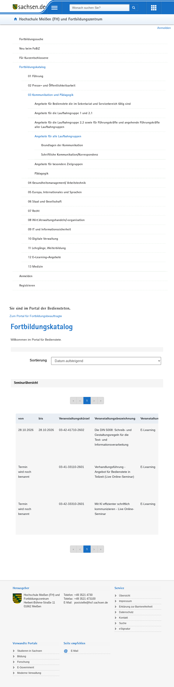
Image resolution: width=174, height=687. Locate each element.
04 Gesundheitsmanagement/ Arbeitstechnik (57, 183)
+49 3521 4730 (83, 594)
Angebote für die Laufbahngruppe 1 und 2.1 (64, 113)
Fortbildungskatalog (32, 67)
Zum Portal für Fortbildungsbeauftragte (36, 316)
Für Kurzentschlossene (33, 58)
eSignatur (124, 628)
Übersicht (124, 595)
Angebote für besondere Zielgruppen (59, 164)
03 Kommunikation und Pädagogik (50, 95)
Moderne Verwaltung (29, 672)
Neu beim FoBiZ (29, 48)
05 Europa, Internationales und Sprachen (55, 192)
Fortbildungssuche (31, 39)
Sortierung (38, 360)
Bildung (21, 656)
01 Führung (35, 76)
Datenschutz (126, 612)
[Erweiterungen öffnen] (153, 7)
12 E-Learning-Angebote (44, 257)
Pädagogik (41, 173)
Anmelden (164, 28)
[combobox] (99, 7)
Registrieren (27, 285)
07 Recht (33, 211)
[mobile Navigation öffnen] (54, 7)
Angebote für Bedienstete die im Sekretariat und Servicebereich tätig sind (83, 104)
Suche (122, 623)
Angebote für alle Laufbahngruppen (58, 136)
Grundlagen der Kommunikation (62, 145)
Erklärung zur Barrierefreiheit (135, 606)
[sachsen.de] (30, 9)
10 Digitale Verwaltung (43, 239)
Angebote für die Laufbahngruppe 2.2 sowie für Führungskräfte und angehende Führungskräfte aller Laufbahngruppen (97, 124)
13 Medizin (35, 266)
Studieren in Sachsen (29, 650)
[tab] (61, 588)
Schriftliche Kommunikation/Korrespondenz (69, 154)
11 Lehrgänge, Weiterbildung (47, 248)
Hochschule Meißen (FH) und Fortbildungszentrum (60, 18)
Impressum (125, 601)
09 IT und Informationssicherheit (49, 229)
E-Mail (74, 650)
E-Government (25, 667)
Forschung (23, 661)
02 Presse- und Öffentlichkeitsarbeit (51, 85)
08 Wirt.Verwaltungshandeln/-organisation (56, 220)
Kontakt (123, 617)
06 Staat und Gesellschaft (45, 201)
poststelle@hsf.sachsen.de (91, 602)
